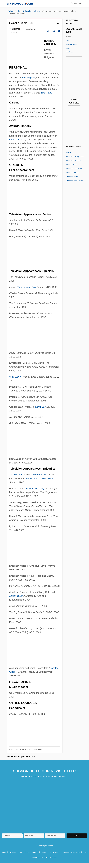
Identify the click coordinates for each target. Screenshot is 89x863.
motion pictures (17, 139)
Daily (85, 852)
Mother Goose (40, 474)
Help (22, 852)
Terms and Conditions (71, 852)
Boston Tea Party (35, 488)
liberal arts (46, 92)
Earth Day (40, 406)
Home (4, 852)
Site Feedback (32, 852)
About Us (13, 852)
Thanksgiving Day (26, 287)
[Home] (20, 3)
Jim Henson (15, 474)
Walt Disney (15, 376)
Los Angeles (28, 77)
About (71, 44)
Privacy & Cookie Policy (50, 852)
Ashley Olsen (16, 596)
